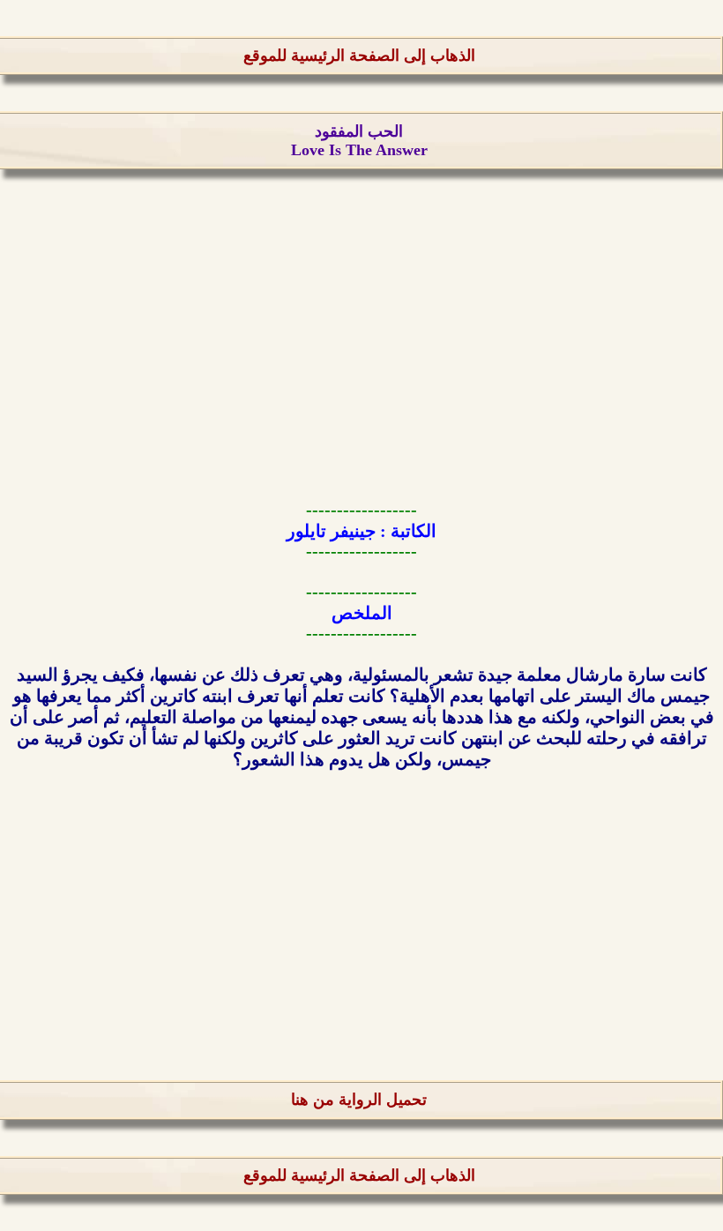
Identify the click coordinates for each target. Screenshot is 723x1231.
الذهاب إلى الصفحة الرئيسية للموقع (359, 55)
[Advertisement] (361, 328)
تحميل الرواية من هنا (359, 1099)
